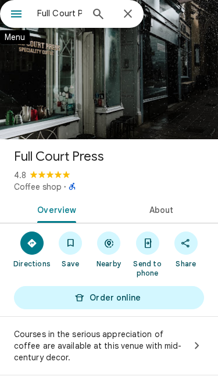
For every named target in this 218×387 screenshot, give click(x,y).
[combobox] (59, 13)
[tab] (54, 209)
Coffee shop (38, 187)
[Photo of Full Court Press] (109, 69)
